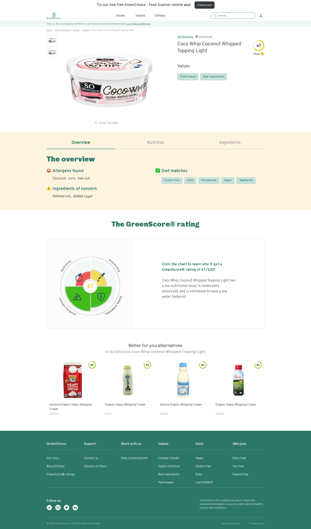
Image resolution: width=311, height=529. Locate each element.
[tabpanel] (155, 176)
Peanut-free (240, 474)
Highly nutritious (169, 466)
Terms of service (230, 523)
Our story (53, 458)
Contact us (91, 458)
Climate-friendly (168, 458)
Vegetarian (246, 180)
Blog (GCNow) (55, 466)
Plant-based (188, 77)
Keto (190, 180)
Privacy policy (256, 523)
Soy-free (238, 466)
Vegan (228, 180)
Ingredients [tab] (230, 142)
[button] (233, 16)
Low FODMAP (204, 482)
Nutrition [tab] (155, 142)
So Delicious (185, 37)
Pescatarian (209, 180)
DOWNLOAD (204, 5)
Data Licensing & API (134, 458)
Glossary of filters (95, 466)
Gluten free (171, 180)
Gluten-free (203, 466)
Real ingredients (213, 77)
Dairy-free (239, 458)
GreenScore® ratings (61, 474)
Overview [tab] (81, 142)
